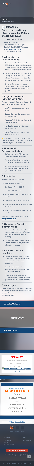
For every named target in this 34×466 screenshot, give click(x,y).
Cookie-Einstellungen (9, 444)
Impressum (7, 437)
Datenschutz (7, 440)
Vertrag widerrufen (18, 450)
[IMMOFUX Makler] (17, 388)
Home (24, 437)
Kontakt (6, 442)
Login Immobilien (27, 440)
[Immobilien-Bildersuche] (29, 456)
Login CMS (25, 439)
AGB (5, 439)
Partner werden (17, 318)
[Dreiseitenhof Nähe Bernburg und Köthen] (17, 370)
